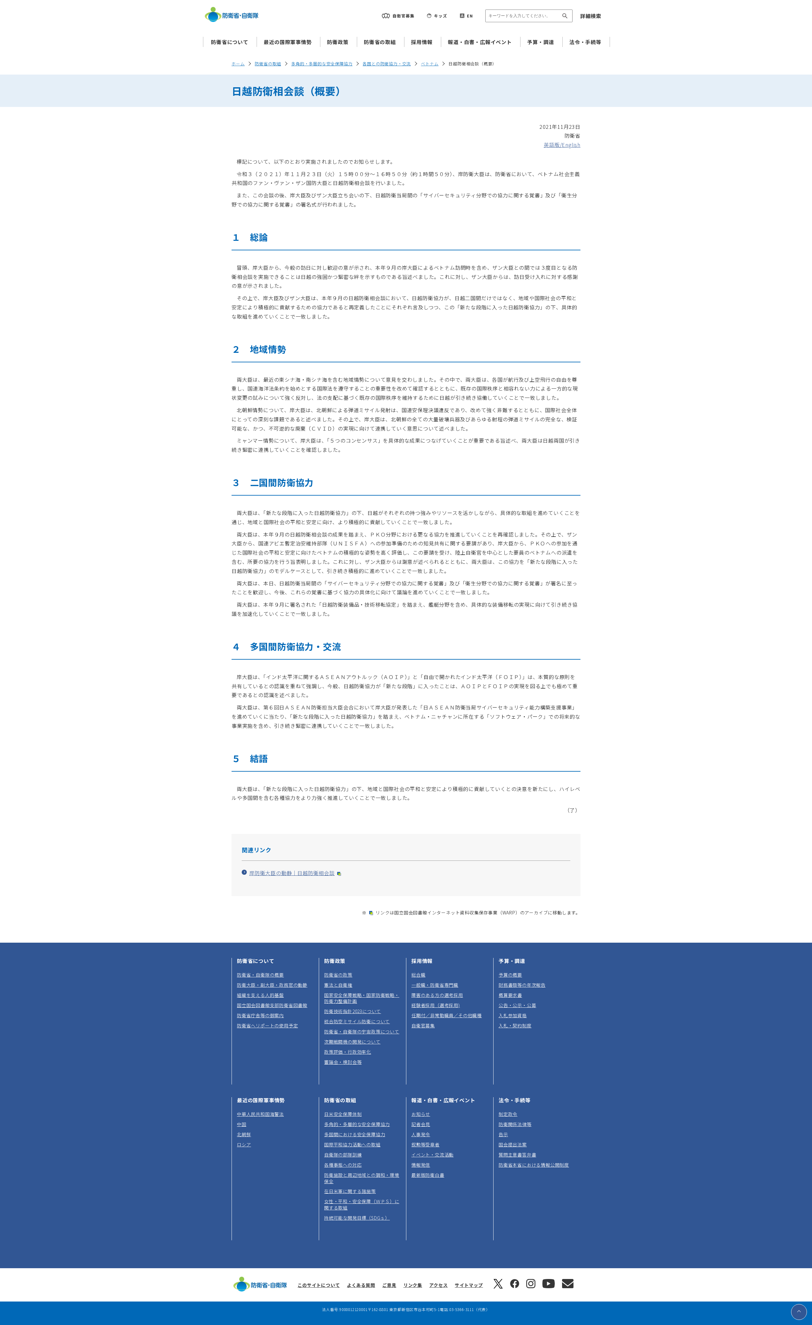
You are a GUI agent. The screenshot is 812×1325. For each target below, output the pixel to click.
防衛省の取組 (380, 42)
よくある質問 (361, 1285)
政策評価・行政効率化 (347, 1052)
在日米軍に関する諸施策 (350, 1191)
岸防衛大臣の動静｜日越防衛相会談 (294, 873)
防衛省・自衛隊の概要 (260, 975)
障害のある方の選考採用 (437, 995)
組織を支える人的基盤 (260, 995)
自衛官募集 (423, 1025)
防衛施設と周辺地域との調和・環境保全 (361, 1178)
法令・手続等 (585, 42)
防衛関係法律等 (515, 1124)
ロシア (244, 1144)
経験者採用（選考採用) (435, 1005)
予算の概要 (510, 975)
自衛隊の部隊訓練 (343, 1154)
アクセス (438, 1285)
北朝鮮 (244, 1134)
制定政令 (508, 1114)
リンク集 (412, 1285)
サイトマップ (469, 1285)
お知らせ (420, 1114)
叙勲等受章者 (425, 1144)
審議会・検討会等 (343, 1062)
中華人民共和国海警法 (260, 1114)
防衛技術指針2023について (352, 1011)
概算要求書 (510, 995)
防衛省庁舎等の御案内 (260, 1015)
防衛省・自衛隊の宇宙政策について (361, 1031)
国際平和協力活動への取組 (352, 1144)
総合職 (418, 975)
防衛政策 (337, 42)
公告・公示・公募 (517, 1005)
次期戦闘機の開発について (352, 1041)
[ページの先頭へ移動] (799, 1312)
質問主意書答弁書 (517, 1154)
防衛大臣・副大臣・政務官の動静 (272, 985)
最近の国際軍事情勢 (287, 42)
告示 (503, 1134)
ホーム (238, 64)
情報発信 (420, 1165)
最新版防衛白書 (427, 1175)
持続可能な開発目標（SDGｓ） (357, 1218)
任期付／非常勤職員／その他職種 (446, 1015)
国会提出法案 (513, 1144)
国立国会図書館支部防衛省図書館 (272, 1005)
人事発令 (420, 1134)
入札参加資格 (513, 1015)
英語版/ (562, 144)
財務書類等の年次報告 (522, 985)
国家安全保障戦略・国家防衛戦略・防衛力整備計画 (361, 998)
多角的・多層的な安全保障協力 (321, 64)
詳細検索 (590, 16)
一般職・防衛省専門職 (434, 985)
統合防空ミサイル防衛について (357, 1021)
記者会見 (420, 1124)
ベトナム (429, 64)
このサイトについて (319, 1285)
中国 (241, 1124)
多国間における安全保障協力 (354, 1134)
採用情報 (421, 42)
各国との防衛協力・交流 (387, 64)
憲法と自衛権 (338, 985)
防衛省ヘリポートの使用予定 (267, 1025)
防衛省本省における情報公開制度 (534, 1165)
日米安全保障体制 (343, 1114)
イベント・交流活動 (432, 1154)
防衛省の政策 (338, 975)
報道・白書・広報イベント (480, 42)
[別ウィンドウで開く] (498, 1286)
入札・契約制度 (515, 1025)
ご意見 (389, 1285)
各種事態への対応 (343, 1165)
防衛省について (229, 42)
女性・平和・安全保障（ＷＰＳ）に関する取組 (361, 1204)
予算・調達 (540, 42)
